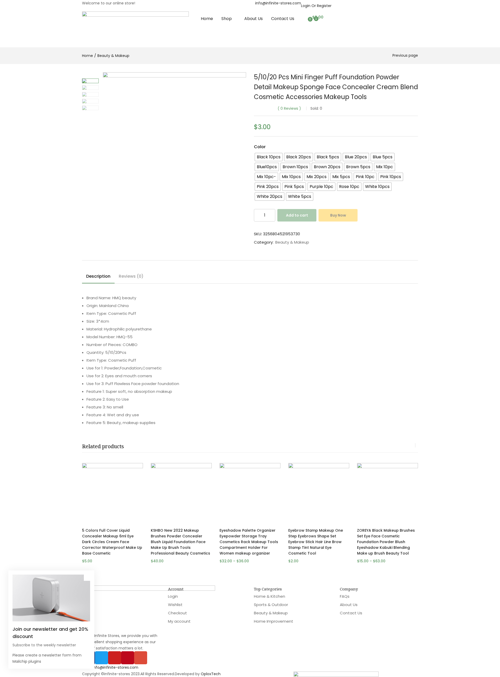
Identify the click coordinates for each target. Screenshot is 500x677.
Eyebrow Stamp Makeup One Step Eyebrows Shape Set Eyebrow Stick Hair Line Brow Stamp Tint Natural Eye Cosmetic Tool (315, 542)
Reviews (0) (131, 276)
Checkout (177, 613)
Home (207, 19)
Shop (227, 19)
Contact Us (282, 19)
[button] (317, 17)
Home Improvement (273, 621)
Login (173, 596)
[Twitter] (101, 657)
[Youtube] (114, 657)
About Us (253, 19)
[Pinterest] (127, 657)
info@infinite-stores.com (278, 3)
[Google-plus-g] (140, 657)
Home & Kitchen (269, 596)
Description (98, 276)
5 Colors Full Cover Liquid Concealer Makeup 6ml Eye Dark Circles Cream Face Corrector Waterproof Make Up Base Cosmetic (112, 542)
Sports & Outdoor (271, 604)
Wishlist (175, 604)
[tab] (98, 277)
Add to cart (297, 215)
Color (260, 147)
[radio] (268, 157)
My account (179, 621)
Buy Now (338, 215)
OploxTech (211, 673)
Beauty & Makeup (113, 55)
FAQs (344, 596)
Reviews (289, 108)
